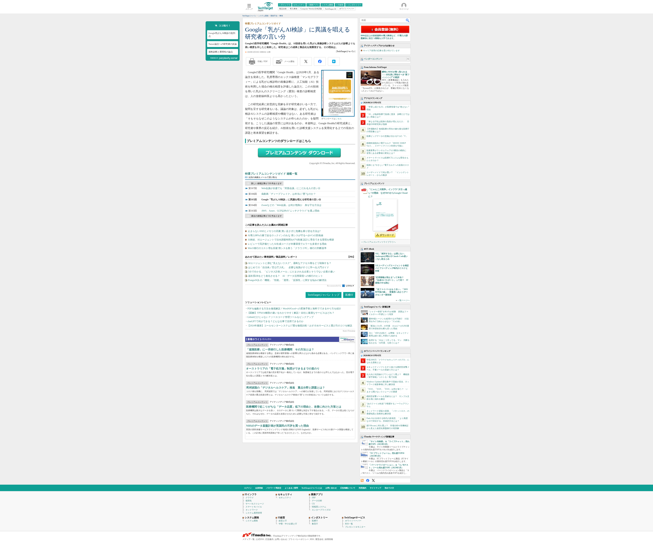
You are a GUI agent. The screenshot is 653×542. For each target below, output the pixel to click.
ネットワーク (252, 510)
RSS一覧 (349, 524)
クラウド (250, 497)
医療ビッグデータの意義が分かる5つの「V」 (387, 136)
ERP (314, 497)
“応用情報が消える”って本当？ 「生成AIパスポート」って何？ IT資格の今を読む (391, 280)
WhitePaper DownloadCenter (347, 340)
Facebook (367, 480)
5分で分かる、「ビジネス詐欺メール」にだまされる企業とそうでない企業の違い (291, 271)
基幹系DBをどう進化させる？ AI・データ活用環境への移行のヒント (285, 276)
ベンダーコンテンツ (373, 59)
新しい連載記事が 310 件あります (266, 183)
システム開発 (252, 521)
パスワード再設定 (273, 488)
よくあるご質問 (291, 488)
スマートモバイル (254, 507)
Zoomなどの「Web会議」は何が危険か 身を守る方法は (291, 205)
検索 (407, 20)
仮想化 (249, 500)
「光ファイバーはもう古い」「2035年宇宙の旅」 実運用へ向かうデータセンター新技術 (391, 292)
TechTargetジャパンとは (312, 488)
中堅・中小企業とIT (288, 524)
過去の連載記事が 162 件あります (266, 216)
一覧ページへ (403, 300)
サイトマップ (375, 488)
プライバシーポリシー (298, 539)
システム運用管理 (254, 513)
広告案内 (269, 539)
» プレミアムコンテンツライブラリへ (379, 242)
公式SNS (260, 539)
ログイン (248, 488)
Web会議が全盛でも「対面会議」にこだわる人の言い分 (290, 188)
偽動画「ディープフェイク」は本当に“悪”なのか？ (288, 194)
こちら (339, 118)
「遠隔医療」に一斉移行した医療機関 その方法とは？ (280, 349)
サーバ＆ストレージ (255, 504)
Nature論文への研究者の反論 (222, 44)
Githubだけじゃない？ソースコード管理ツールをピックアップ (280, 317)
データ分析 (317, 500)
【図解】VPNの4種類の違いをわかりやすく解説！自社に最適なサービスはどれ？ (290, 313)
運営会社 (319, 539)
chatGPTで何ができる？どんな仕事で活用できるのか (275, 321)
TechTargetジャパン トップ (323, 294)
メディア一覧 (248, 539)
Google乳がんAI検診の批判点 (221, 34)
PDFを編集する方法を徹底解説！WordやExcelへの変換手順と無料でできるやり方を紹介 (294, 308)
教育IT (315, 524)
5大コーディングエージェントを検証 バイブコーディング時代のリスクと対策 (393, 268)
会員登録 (259, 488)
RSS (362, 480)
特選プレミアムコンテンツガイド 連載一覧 (271, 173)
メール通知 (289, 61)
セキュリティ (285, 497)
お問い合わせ (331, 488)
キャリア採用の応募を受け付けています (381, 50)
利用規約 (362, 488)
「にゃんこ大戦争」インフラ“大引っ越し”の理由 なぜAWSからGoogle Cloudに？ (387, 193)
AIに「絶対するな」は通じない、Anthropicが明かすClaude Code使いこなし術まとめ (391, 256)
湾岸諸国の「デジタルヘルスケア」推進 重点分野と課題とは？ (285, 387)
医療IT (349, 294)
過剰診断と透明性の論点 (220, 52)
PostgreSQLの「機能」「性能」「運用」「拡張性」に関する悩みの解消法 (287, 280)
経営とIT (283, 521)
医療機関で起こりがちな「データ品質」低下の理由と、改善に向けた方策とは (293, 406)
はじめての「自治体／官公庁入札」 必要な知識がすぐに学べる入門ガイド (288, 267)
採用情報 (329, 539)
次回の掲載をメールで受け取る (262, 177)
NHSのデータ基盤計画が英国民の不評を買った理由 (277, 425)
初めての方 (389, 488)
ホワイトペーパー (353, 521)
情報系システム (319, 507)
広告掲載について (347, 488)
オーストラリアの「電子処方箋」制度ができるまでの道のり (283, 368)
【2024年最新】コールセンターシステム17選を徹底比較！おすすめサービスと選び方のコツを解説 (299, 325)
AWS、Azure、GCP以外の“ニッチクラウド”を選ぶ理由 (290, 210)
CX (313, 504)
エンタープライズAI (321, 510)
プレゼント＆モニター (355, 527)
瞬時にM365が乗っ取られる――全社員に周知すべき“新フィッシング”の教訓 (395, 74)
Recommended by (334, 286)
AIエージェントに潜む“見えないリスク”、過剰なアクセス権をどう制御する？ (289, 263)
